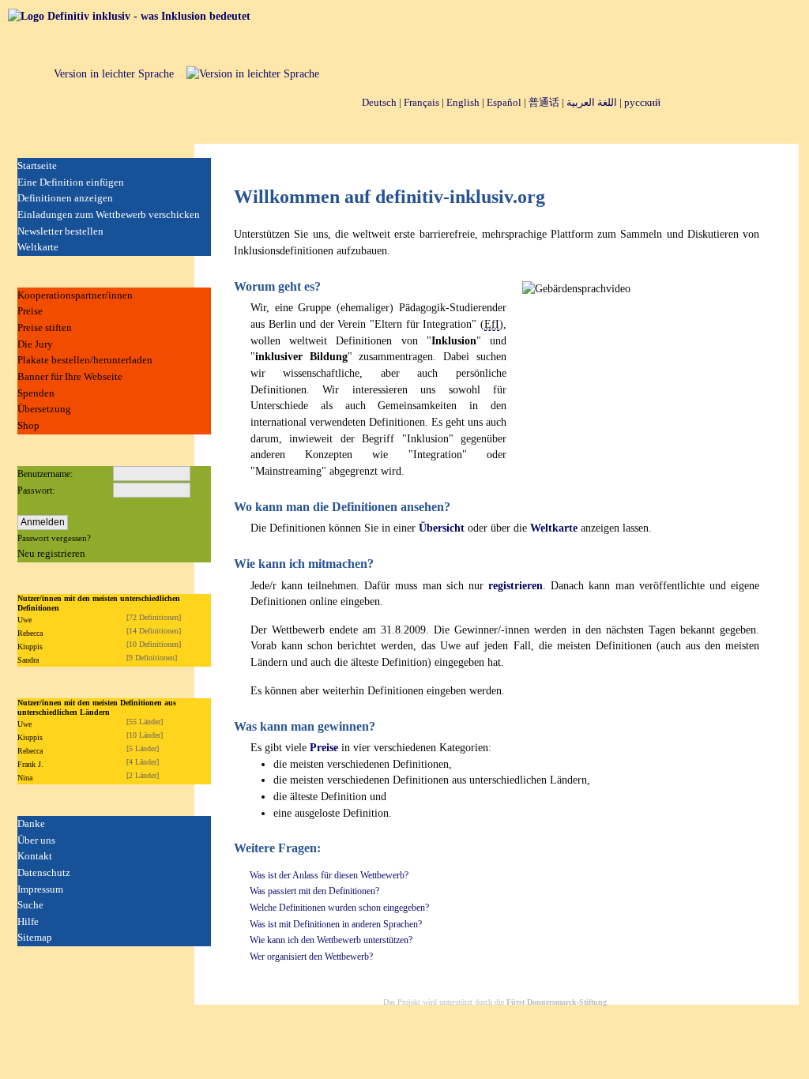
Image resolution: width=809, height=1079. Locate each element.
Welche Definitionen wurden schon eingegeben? (339, 907)
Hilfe (28, 921)
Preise (30, 311)
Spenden (36, 393)
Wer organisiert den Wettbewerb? (311, 956)
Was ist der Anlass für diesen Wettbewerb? (329, 875)
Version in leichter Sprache (114, 74)
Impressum (40, 889)
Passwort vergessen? (54, 538)
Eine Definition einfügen (70, 182)
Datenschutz (43, 872)
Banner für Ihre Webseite (69, 376)
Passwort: (36, 490)
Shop (28, 425)
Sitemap (34, 937)
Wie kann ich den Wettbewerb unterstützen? (331, 940)
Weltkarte (37, 247)
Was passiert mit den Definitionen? (314, 891)
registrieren (515, 586)
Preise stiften (44, 327)
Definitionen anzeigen (65, 198)
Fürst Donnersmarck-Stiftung (556, 1002)
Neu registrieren (51, 553)
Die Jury (35, 344)
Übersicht (442, 528)
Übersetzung (44, 409)
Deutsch (379, 102)
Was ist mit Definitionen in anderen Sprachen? (336, 924)
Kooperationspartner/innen (75, 295)
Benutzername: (45, 473)
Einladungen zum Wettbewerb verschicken (108, 214)
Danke (31, 823)
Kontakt (34, 856)
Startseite (37, 165)
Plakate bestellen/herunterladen (84, 360)
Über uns (36, 840)
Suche (30, 905)
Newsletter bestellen (60, 231)
